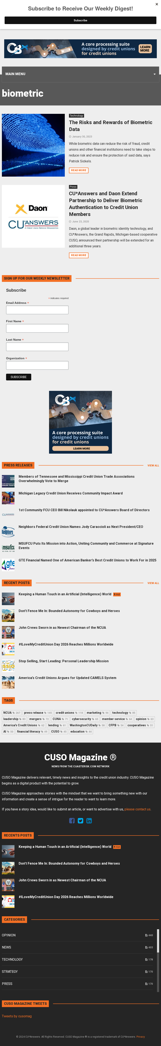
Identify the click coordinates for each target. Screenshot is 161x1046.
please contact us (138, 809)
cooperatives (140, 725)
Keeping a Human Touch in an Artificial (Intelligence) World (69, 594)
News (6, 947)
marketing (97, 712)
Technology (76, 115)
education (81, 731)
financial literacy (32, 731)
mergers (39, 719)
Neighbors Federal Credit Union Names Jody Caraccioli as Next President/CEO (81, 527)
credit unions (69, 712)
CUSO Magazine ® (80, 757)
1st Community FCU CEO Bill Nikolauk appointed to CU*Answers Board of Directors (84, 510)
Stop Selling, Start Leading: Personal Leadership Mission (64, 661)
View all (153, 465)
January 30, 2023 (82, 136)
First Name (15, 321)
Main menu (15, 74)
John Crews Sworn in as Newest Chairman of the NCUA (62, 628)
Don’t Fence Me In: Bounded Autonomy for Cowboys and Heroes (69, 611)
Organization (16, 358)
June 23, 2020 (80, 221)
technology (123, 712)
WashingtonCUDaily (87, 725)
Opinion (9, 935)
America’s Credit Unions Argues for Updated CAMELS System (67, 678)
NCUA (11, 712)
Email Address (17, 303)
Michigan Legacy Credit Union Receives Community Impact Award (71, 493)
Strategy (10, 972)
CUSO (58, 731)
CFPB (116, 725)
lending (57, 725)
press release (38, 712)
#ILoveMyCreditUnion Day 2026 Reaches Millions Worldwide (66, 644)
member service (117, 719)
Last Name (15, 340)
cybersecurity (85, 719)
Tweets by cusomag (17, 1016)
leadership (14, 719)
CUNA (60, 719)
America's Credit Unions (23, 725)
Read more (78, 170)
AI (8, 731)
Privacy (140, 1036)
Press (73, 186)
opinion (144, 719)
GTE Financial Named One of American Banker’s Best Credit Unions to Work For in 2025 (87, 560)
